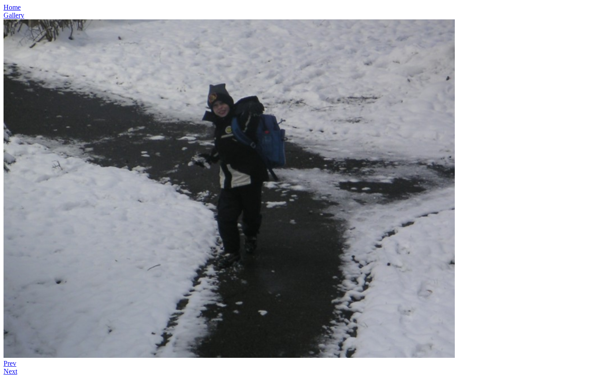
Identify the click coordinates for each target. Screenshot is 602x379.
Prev (10, 363)
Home (12, 7)
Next (10, 371)
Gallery (14, 15)
